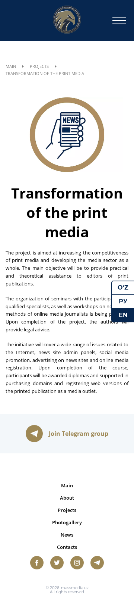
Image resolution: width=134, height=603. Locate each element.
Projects (39, 66)
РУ (123, 301)
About (67, 497)
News (67, 534)
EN (123, 314)
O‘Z (123, 287)
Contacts (67, 547)
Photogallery (67, 522)
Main (11, 66)
